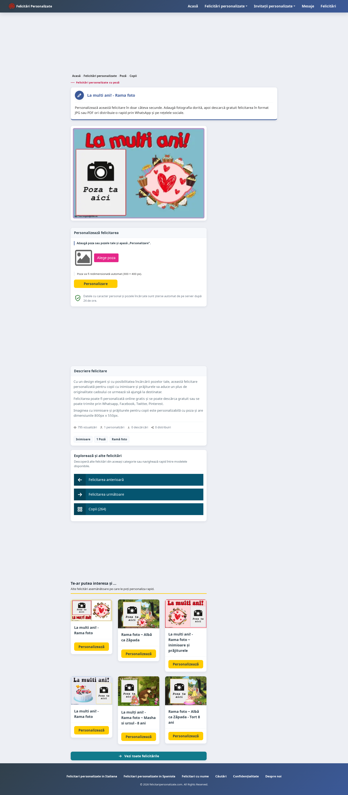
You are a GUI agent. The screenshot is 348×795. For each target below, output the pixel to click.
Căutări (221, 776)
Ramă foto (119, 439)
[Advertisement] (174, 44)
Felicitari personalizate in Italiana (92, 776)
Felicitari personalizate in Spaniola (149, 776)
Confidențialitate (246, 776)
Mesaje (308, 6)
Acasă (193, 6)
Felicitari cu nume (195, 776)
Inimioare (83, 439)
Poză (123, 76)
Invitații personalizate (273, 6)
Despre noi (273, 776)
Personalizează (91, 646)
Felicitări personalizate (225, 6)
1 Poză (101, 439)
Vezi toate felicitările (141, 756)
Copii (133, 76)
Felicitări (328, 6)
